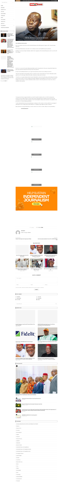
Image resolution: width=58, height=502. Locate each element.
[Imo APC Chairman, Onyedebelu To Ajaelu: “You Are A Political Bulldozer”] (36, 263)
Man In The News (19, 461)
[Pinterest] (54, 0)
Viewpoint (3, 15)
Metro (17, 463)
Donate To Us (3, 9)
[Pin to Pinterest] (39, 227)
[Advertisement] (23, 60)
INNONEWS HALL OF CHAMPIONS (22, 447)
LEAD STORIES (3, 13)
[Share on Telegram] (41, 227)
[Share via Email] (42, 227)
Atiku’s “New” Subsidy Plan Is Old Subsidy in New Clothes (47, 341)
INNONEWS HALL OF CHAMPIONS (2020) (23, 449)
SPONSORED (18, 470)
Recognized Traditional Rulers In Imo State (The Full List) (31, 398)
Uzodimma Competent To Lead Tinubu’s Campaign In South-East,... (34, 0)
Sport (2, 17)
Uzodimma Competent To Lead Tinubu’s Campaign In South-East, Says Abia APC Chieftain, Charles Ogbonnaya (25, 359)
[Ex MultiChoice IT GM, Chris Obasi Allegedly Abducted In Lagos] (3, 35)
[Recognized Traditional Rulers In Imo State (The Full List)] (18, 400)
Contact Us (3, 21)
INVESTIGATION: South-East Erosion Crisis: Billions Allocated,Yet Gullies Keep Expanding (46, 325)
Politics (2, 11)
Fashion (17, 434)
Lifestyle (17, 457)
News (17, 466)
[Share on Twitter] (38, 227)
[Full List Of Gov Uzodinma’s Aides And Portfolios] (36, 380)
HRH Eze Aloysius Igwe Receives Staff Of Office (10, 70)
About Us (2, 23)
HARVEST (18, 440)
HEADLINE (2, 7)
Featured (18, 436)
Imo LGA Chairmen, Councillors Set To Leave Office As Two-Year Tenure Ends (25, 325)
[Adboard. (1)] (36, 187)
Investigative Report (5, 27)
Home (2, 5)
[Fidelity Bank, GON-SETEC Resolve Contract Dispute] (25, 334)
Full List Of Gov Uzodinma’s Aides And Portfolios (26, 394)
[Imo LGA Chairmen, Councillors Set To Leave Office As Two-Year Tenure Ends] (22, 249)
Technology (18, 474)
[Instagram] (53, 0)
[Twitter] (52, 0)
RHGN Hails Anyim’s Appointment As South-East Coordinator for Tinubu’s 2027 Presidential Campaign (46, 359)
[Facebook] (51, 0)
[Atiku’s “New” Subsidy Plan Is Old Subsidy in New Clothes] (47, 334)
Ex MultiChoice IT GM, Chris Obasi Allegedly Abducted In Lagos (10, 35)
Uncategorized (19, 478)
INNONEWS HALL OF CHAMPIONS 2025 (23, 451)
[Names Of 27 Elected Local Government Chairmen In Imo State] (18, 405)
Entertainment (19, 432)
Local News (3, 19)
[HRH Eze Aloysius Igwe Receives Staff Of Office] (3, 71)
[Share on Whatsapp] (40, 227)
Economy (18, 430)
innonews (33, 39)
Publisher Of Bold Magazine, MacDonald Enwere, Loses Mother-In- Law (10, 52)
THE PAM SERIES (19, 476)
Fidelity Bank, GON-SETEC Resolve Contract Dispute (24, 341)
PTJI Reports (3, 25)
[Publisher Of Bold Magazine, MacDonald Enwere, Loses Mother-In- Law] (3, 51)
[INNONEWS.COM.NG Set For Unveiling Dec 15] (18, 416)
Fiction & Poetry (19, 438)
